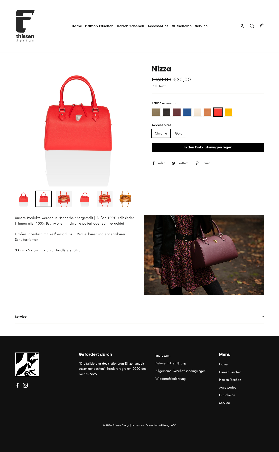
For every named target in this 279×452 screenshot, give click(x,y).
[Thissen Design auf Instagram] (25, 385)
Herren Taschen (130, 26)
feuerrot (218, 112)
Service (201, 26)
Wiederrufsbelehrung (170, 378)
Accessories (157, 26)
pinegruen (156, 112)
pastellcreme (197, 112)
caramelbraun (207, 112)
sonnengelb (228, 112)
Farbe (164, 103)
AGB (173, 425)
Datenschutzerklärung (170, 363)
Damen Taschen (99, 26)
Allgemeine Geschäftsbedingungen (180, 370)
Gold (179, 133)
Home (77, 26)
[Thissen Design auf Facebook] (17, 385)
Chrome (161, 133)
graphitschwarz (166, 112)
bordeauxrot (176, 112)
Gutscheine (182, 26)
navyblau (187, 112)
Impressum (163, 355)
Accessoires (162, 125)
